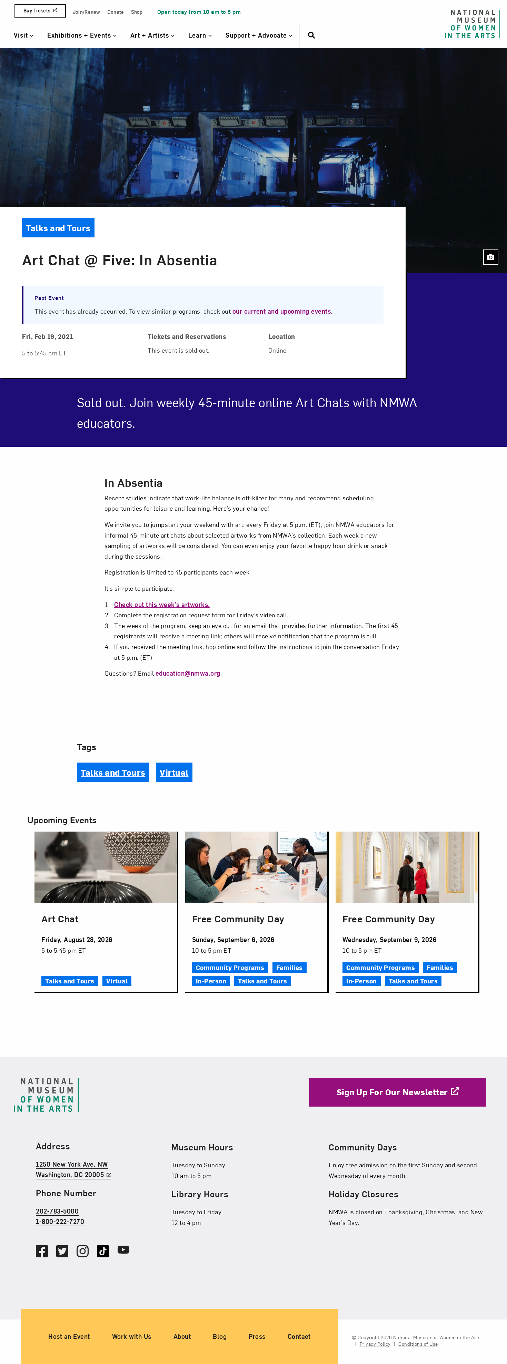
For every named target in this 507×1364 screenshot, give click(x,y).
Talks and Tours (113, 772)
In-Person (211, 981)
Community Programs (230, 967)
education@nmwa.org (188, 673)
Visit (22, 35)
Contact (299, 1336)
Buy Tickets (36, 10)
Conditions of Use (418, 1344)
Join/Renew (86, 12)
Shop (137, 12)
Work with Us (131, 1336)
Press (257, 1336)
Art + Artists (150, 35)
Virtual (174, 772)
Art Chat (59, 918)
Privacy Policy (375, 1344)
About (182, 1336)
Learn (198, 35)
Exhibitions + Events (80, 35)
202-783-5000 (57, 1211)
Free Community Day (238, 918)
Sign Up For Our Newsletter (392, 1091)
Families (289, 967)
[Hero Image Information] (490, 257)
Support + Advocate (257, 35)
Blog (220, 1336)
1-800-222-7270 (60, 1221)
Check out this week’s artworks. (162, 604)
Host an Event (69, 1336)
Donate (115, 12)
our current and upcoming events (281, 311)
